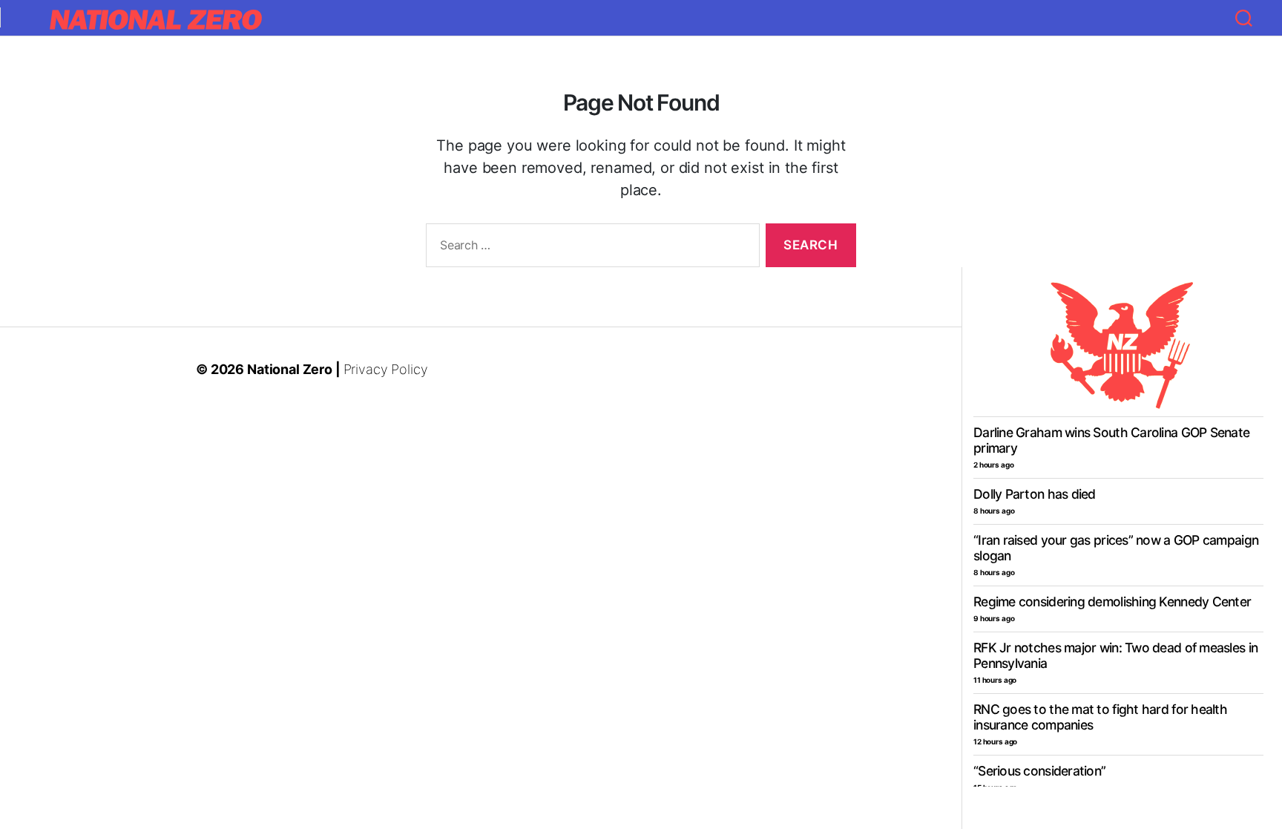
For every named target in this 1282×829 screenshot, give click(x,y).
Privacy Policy (385, 369)
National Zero (289, 369)
